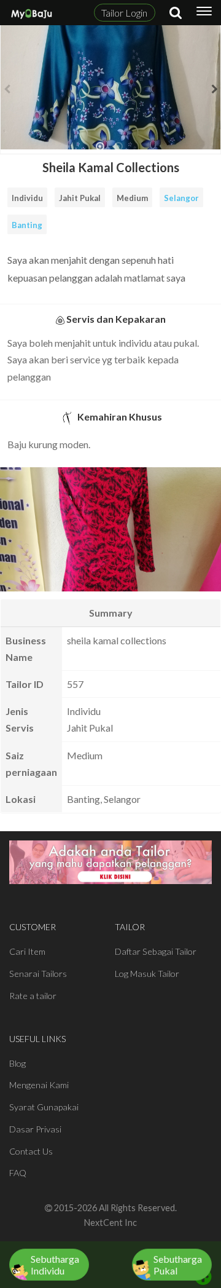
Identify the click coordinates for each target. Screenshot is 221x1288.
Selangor (181, 198)
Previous (7, 89)
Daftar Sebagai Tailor (155, 951)
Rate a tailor (32, 995)
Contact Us (31, 1151)
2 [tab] (118, 151)
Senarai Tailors (38, 973)
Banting (27, 225)
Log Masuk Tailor (147, 973)
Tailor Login (124, 12)
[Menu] (204, 13)
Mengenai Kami (39, 1085)
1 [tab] (100, 151)
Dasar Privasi (35, 1129)
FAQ (17, 1172)
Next (214, 89)
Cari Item (27, 951)
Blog (17, 1063)
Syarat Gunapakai (44, 1107)
